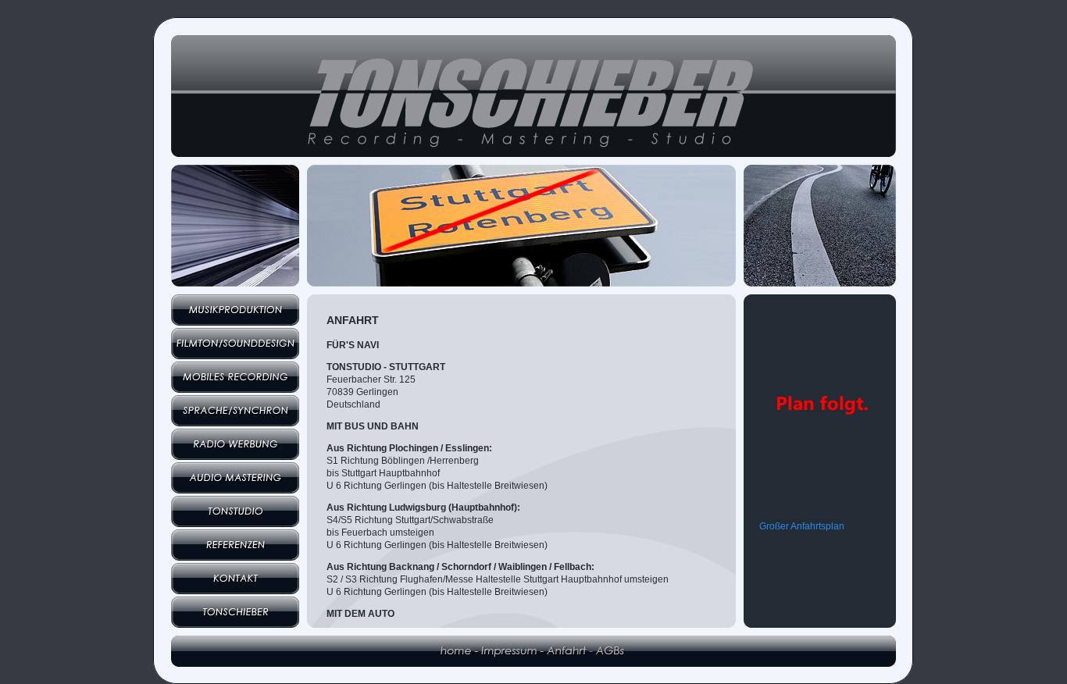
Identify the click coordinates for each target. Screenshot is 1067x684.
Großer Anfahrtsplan (801, 526)
